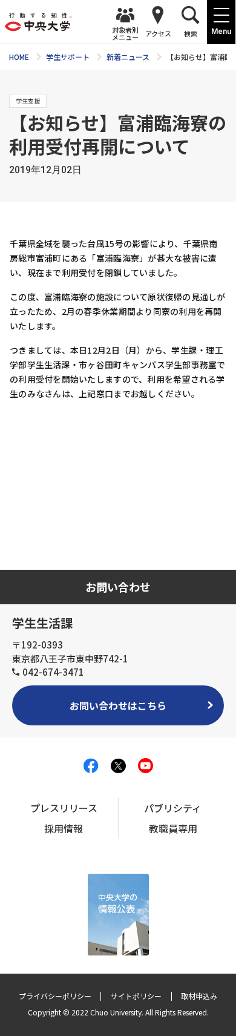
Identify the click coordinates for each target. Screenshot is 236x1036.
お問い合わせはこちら (118, 705)
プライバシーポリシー (55, 996)
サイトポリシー (136, 996)
